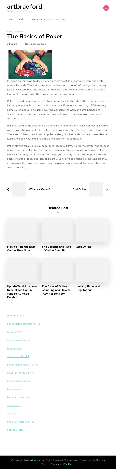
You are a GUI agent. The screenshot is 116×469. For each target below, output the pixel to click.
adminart (12, 44)
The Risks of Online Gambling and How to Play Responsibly (56, 290)
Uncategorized (15, 31)
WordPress (69, 464)
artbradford (24, 6)
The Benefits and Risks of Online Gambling (57, 248)
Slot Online (83, 247)
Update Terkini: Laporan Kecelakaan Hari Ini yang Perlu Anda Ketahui (22, 292)
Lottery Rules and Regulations (88, 288)
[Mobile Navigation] (106, 8)
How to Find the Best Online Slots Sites (21, 248)
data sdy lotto (15, 430)
